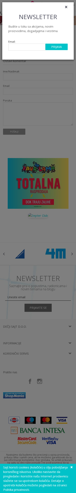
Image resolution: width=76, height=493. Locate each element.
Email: (11, 41)
